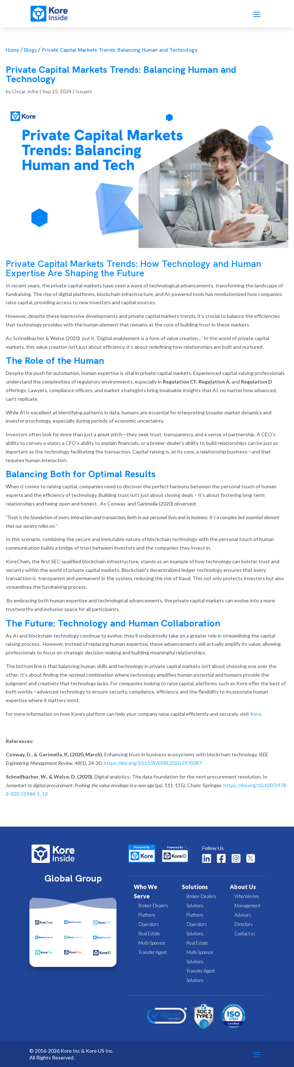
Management (247, 905)
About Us (243, 886)
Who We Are (246, 896)
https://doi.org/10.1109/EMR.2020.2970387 (152, 763)
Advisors (242, 915)
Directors (243, 924)
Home (12, 50)
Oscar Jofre (25, 91)
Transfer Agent (152, 952)
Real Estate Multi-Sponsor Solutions (199, 952)
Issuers (83, 91)
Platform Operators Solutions (196, 924)
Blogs (30, 50)
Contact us (244, 933)
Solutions (195, 886)
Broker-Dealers (153, 905)
